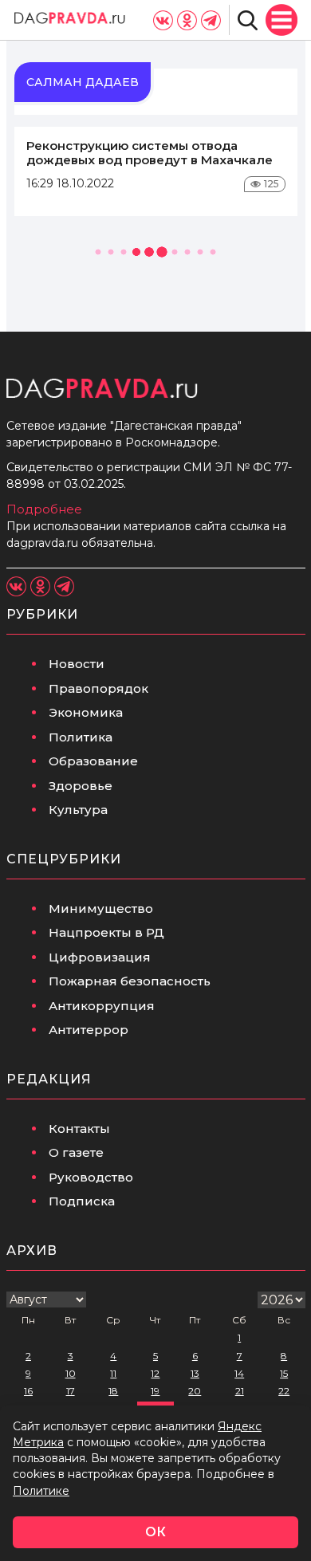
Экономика (86, 712)
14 (239, 1373)
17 (70, 1391)
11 (113, 1373)
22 (283, 1391)
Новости (76, 663)
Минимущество (101, 908)
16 (28, 1391)
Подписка (82, 1201)
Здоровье (80, 785)
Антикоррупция (102, 1005)
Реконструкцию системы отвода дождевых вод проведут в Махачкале (149, 152)
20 (194, 1391)
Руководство (91, 1177)
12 (155, 1373)
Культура (78, 809)
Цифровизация (100, 957)
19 (155, 1391)
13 (195, 1373)
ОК (155, 1531)
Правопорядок (98, 688)
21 (239, 1391)
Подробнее (44, 509)
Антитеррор (88, 1029)
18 (113, 1391)
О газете (76, 1152)
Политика (80, 737)
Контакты (79, 1128)
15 (284, 1373)
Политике (41, 1491)
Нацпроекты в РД (106, 932)
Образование (93, 761)
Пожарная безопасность (130, 981)
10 (70, 1373)
